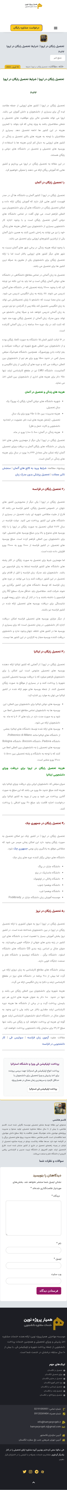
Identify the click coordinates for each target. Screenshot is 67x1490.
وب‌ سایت (56, 1274)
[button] (57, 58)
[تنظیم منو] (56, 28)
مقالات (53, 66)
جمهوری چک (20, 849)
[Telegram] (36, 1472)
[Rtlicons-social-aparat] (42, 1472)
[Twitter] (25, 1472)
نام (58, 1243)
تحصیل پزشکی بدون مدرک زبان (32, 474)
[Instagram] (31, 1472)
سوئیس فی (16, 1038)
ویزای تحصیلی (43, 1342)
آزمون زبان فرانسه (38, 1038)
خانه (61, 66)
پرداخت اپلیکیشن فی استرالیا (43, 1089)
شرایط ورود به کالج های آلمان (30, 468)
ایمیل (57, 1259)
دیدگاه (56, 1196)
